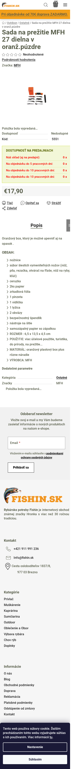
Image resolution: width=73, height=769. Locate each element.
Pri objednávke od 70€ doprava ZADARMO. (34, 14)
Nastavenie (35, 747)
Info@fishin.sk (23, 558)
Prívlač (8, 599)
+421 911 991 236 (26, 549)
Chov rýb (10, 640)
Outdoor (9, 622)
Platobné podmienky (18, 703)
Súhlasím (35, 759)
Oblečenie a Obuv (16, 628)
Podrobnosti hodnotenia (18, 60)
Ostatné (61, 377)
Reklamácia (12, 697)
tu (51, 737)
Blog (7, 679)
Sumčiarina (12, 616)
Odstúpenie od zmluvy (19, 708)
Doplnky (9, 646)
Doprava (10, 691)
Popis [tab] (36, 225)
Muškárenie (12, 605)
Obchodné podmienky (19, 685)
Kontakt (9, 714)
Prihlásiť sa (21, 467)
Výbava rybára (14, 634)
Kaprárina (11, 611)
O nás (8, 673)
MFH (17, 65)
